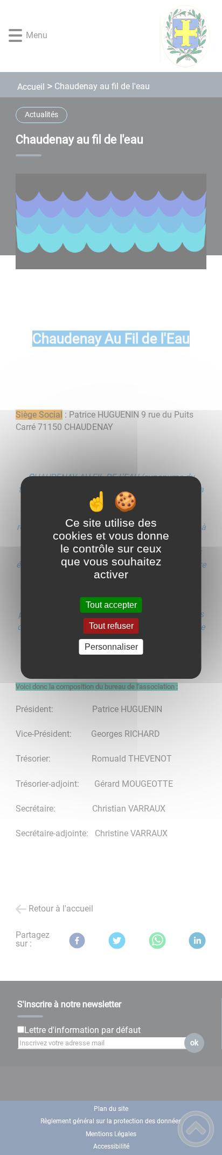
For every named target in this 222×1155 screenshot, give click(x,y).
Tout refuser (111, 625)
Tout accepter (111, 604)
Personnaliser (111, 646)
